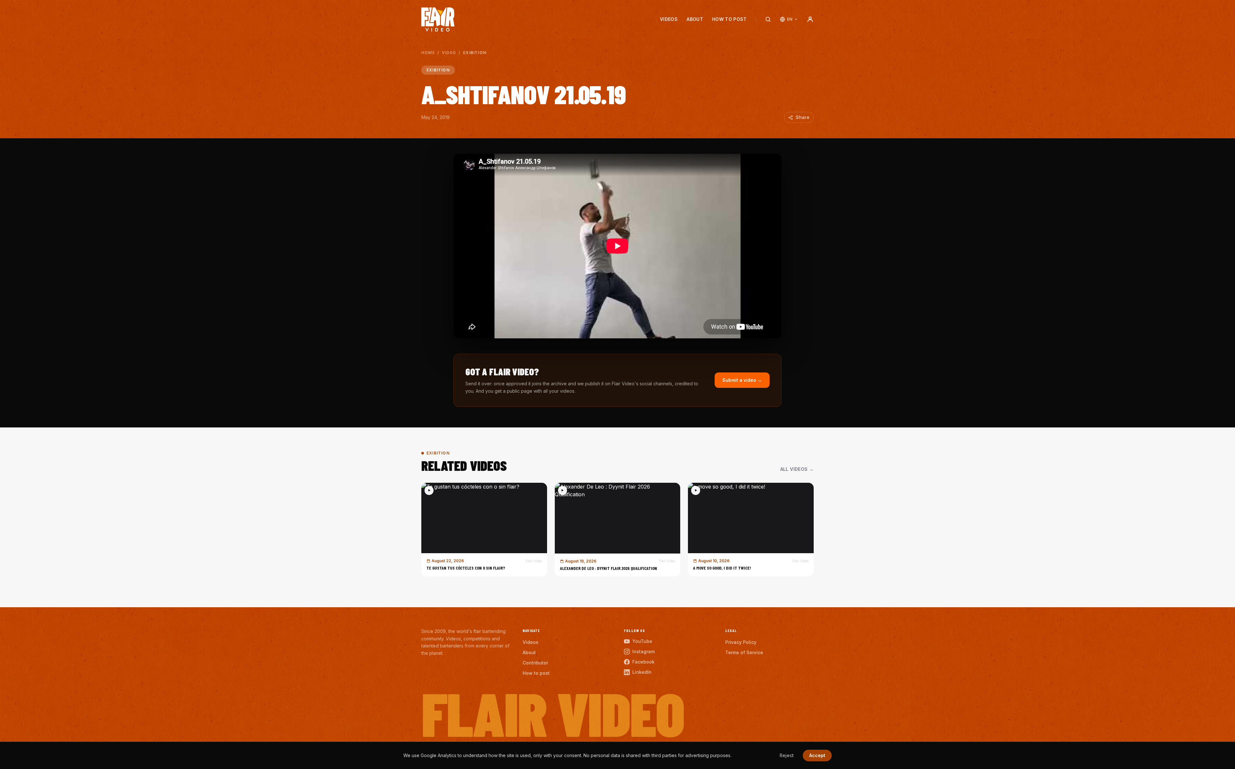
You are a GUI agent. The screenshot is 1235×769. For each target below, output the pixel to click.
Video (449, 52)
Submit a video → (742, 380)
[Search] (768, 19)
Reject (787, 755)
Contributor (535, 662)
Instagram (643, 651)
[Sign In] (810, 19)
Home (428, 52)
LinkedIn (642, 672)
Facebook (643, 661)
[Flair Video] (437, 19)
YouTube (642, 641)
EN (789, 19)
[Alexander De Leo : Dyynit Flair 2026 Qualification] (618, 529)
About (695, 19)
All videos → (797, 469)
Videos (669, 19)
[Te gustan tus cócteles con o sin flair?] (484, 529)
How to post (729, 19)
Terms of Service (744, 652)
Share (803, 117)
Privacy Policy (740, 642)
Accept (817, 755)
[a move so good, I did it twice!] (751, 529)
